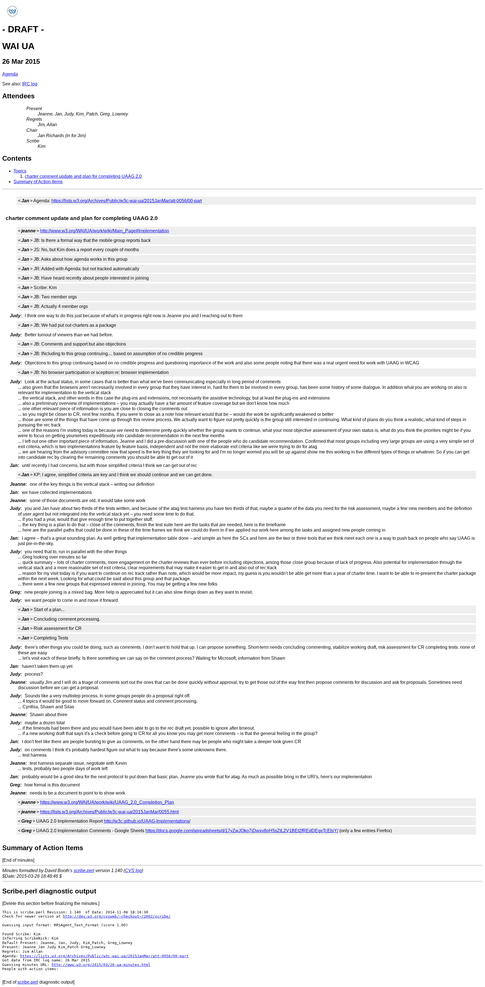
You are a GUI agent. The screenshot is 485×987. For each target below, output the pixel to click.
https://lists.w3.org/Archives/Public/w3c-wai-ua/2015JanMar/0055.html (109, 811)
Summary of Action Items (38, 181)
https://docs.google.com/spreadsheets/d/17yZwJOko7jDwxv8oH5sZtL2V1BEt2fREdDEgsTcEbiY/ (241, 830)
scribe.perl (84, 870)
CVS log (133, 870)
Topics (19, 171)
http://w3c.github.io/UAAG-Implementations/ (147, 821)
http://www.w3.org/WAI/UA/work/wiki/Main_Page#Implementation (104, 230)
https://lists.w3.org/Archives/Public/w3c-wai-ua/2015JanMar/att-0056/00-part (126, 200)
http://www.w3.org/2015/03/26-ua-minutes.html (101, 965)
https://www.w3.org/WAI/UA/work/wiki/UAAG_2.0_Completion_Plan (107, 802)
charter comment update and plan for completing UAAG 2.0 (83, 176)
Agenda (10, 74)
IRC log (29, 83)
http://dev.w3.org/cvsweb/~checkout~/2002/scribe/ (117, 916)
